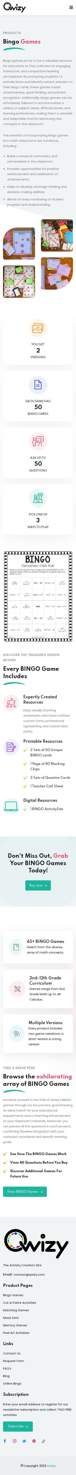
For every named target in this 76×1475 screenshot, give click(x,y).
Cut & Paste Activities (19, 1302)
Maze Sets (11, 1318)
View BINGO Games (23, 1192)
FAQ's (7, 1368)
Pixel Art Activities (16, 1333)
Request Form (13, 1361)
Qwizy (51, 1466)
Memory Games (15, 1325)
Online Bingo (12, 1383)
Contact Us (11, 1353)
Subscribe (16, 1426)
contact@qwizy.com (29, 1274)
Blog (6, 1376)
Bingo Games (13, 1295)
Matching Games (16, 1310)
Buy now (36, 885)
